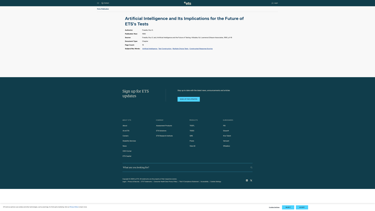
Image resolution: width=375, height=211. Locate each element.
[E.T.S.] (187, 3)
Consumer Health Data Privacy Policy (165, 181)
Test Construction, (165, 49)
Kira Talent (227, 136)
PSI (224, 126)
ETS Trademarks (146, 181)
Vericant (226, 141)
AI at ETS (126, 131)
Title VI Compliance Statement (189, 181)
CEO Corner (127, 151)
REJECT (288, 207)
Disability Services (129, 141)
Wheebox (226, 146)
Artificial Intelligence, (150, 49)
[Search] (251, 167)
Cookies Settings (215, 181)
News (125, 146)
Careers (125, 136)
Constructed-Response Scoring (201, 49)
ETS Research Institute (164, 136)
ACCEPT (302, 207)
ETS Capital (127, 156)
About (125, 126)
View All (192, 146)
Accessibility (204, 181)
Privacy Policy (74, 207)
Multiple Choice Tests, (181, 49)
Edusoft (226, 131)
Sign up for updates (188, 99)
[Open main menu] (98, 3)
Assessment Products (164, 126)
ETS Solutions (161, 131)
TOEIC (192, 131)
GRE (191, 136)
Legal (124, 181)
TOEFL (192, 126)
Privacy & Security (133, 181)
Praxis (192, 141)
